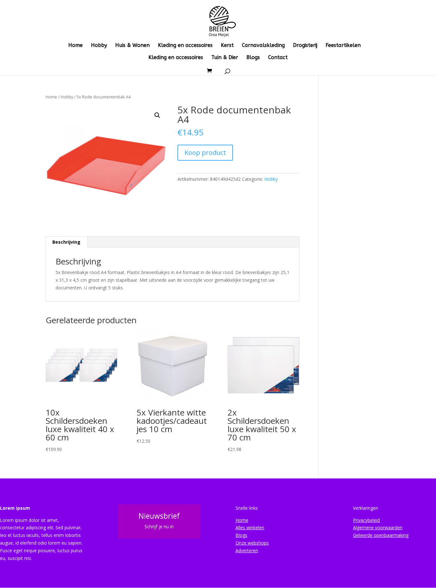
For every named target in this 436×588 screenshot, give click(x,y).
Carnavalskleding (263, 45)
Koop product (205, 152)
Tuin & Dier (224, 57)
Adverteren (247, 550)
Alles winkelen (250, 527)
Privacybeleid (366, 520)
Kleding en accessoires (185, 45)
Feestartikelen (343, 45)
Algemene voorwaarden (377, 527)
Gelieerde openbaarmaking (381, 535)
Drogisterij (305, 45)
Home (75, 45)
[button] (157, 115)
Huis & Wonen (132, 45)
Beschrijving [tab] (66, 242)
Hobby (99, 45)
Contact (278, 57)
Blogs (253, 57)
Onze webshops (252, 543)
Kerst (227, 45)
